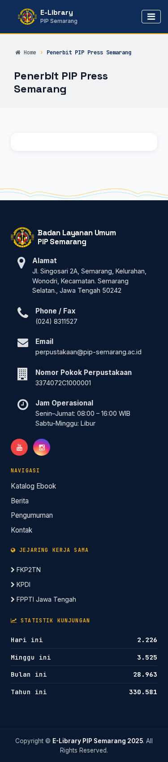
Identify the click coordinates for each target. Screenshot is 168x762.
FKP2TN (28, 569)
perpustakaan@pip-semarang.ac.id (88, 352)
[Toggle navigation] (151, 16)
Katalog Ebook (33, 486)
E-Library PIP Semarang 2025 (97, 740)
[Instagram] (41, 447)
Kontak (21, 530)
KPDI (22, 584)
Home (30, 52)
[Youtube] (19, 447)
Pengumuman (32, 515)
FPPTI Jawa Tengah (45, 599)
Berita (20, 501)
